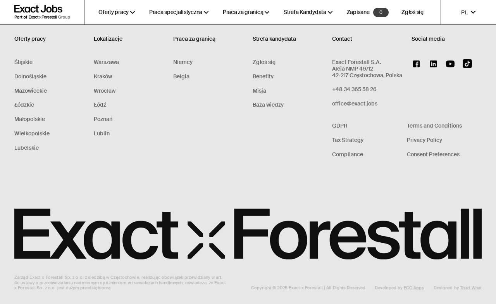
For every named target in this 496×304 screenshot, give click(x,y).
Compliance (347, 154)
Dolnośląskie (30, 76)
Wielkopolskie (32, 133)
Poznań (103, 119)
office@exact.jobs (354, 103)
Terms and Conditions (434, 126)
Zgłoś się (412, 12)
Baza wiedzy (268, 105)
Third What (471, 287)
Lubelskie (26, 148)
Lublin (102, 133)
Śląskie (23, 62)
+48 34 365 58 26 (354, 89)
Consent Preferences (433, 154)
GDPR (340, 126)
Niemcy (183, 62)
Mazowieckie (30, 91)
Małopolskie (29, 119)
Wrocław (104, 91)
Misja (259, 91)
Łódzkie (24, 105)
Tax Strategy (347, 140)
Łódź (100, 105)
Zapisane (358, 12)
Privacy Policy (424, 140)
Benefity (263, 76)
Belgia (181, 76)
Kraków (103, 76)
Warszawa (106, 62)
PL (464, 12)
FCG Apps (414, 287)
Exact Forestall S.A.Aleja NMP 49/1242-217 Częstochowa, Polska (367, 68)
